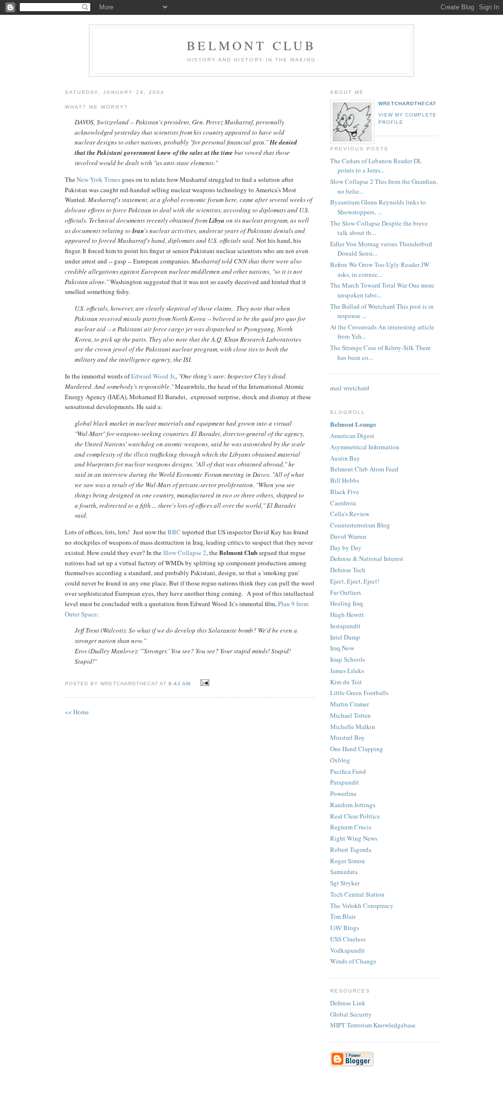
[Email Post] (204, 682)
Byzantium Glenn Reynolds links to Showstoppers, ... (378, 207)
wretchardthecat (407, 103)
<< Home (77, 711)
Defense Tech (347, 569)
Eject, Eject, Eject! (354, 581)
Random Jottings (352, 804)
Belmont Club (251, 45)
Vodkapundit (347, 950)
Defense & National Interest (366, 558)
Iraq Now (342, 647)
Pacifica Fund (348, 771)
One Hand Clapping (356, 748)
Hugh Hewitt (347, 614)
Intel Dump (345, 637)
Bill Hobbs (344, 480)
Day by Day (346, 547)
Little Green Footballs (359, 692)
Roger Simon (347, 860)
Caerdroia (343, 502)
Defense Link (347, 1002)
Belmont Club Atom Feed (364, 469)
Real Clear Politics (355, 816)
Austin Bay (345, 458)
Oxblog (340, 760)
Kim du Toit (346, 681)
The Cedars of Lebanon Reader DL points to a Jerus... (376, 165)
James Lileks (347, 670)
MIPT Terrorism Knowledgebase (373, 1025)
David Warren (348, 536)
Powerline (343, 793)
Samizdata (344, 871)
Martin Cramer (349, 704)
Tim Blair (343, 916)
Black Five (344, 491)
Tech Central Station (357, 894)
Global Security (351, 1014)
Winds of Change (353, 961)
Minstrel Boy (347, 737)
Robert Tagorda (350, 849)
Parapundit (344, 782)
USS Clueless (347, 939)
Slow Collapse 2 (184, 552)
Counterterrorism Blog (360, 525)
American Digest (352, 435)
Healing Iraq (346, 603)
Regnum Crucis (350, 826)
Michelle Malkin (352, 726)
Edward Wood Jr (152, 376)
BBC (174, 531)
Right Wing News (353, 838)
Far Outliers (345, 592)
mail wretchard (349, 387)
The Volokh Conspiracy (361, 905)
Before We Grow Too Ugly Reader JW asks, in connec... (379, 269)
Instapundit (345, 625)
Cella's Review (349, 513)
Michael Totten (350, 715)
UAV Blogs (344, 927)
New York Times (98, 179)
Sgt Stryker (345, 882)
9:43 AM (179, 683)
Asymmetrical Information (364, 446)
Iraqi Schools (347, 659)
